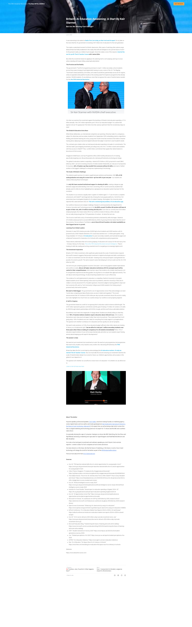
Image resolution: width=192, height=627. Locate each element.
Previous (69, 567)
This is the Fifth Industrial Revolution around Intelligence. (101, 244)
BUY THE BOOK (179, 4)
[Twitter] (118, 575)
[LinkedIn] (121, 575)
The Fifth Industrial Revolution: (18, 4)
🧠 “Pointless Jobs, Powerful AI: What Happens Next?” (80, 570)
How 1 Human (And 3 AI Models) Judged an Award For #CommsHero (109, 570)
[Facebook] (115, 575)
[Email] (125, 575)
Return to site (70, 575)
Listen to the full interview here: (75, 366)
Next (98, 567)
